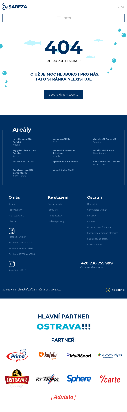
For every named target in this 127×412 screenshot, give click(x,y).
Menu (67, 17)
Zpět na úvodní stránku (63, 94)
